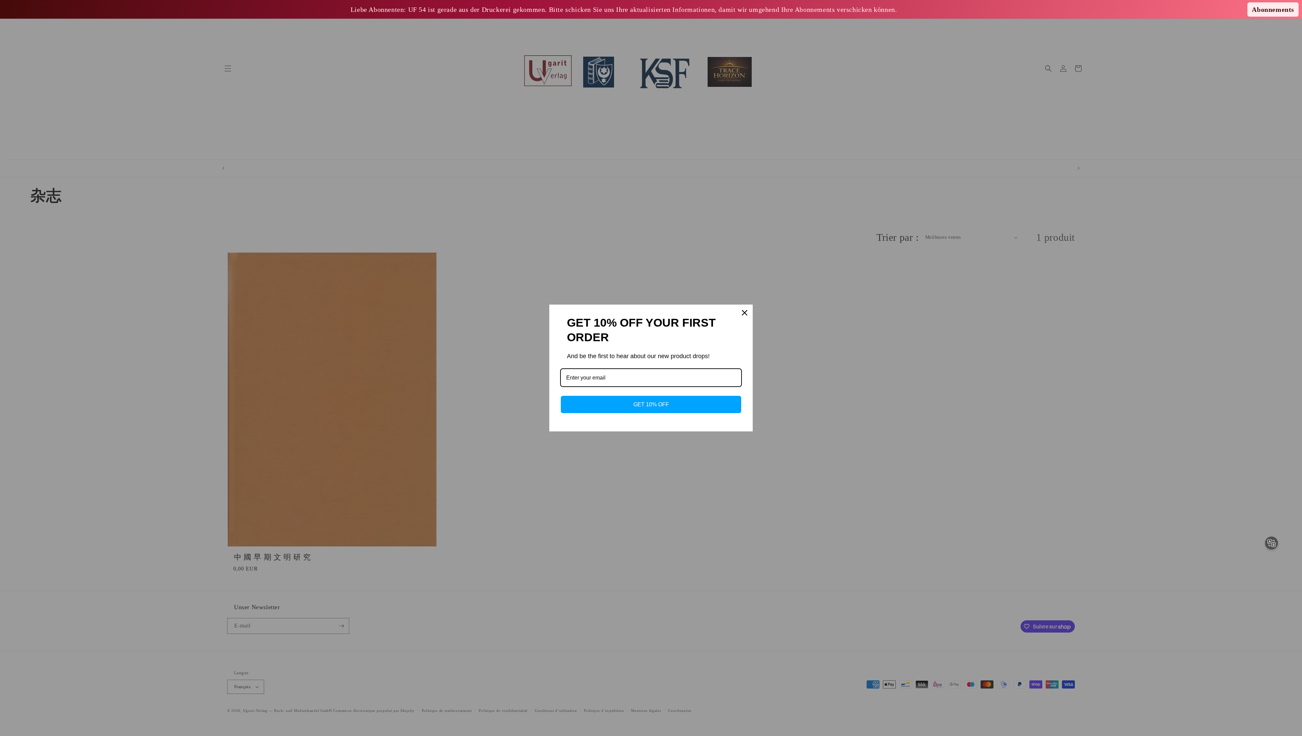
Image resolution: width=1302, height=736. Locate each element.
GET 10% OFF (651, 404)
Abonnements (1273, 9)
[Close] (744, 313)
